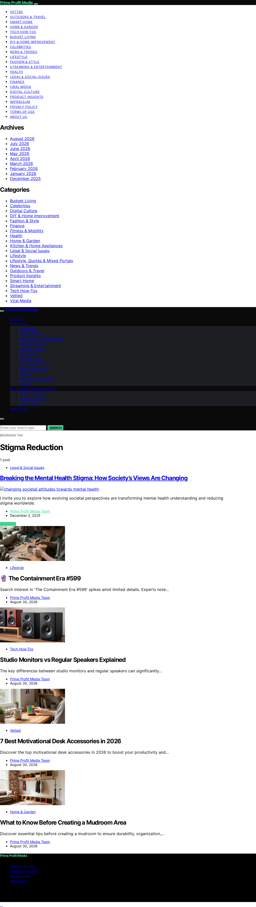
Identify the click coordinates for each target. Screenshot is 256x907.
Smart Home (21, 22)
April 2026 (20, 158)
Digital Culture (25, 92)
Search (56, 428)
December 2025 (25, 178)
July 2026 (19, 143)
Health (16, 72)
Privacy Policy (24, 107)
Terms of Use (22, 112)
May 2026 (19, 153)
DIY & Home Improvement (33, 42)
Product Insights (27, 97)
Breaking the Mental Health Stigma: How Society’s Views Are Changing (94, 478)
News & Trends (24, 52)
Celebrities (20, 47)
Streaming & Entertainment (36, 67)
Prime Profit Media (16, 2)
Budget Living (23, 37)
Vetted (16, 12)
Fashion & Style (25, 62)
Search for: (9, 422)
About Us (18, 117)
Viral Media (20, 87)
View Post (8, 524)
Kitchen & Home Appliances (36, 245)
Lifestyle (19, 57)
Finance (17, 82)
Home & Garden (24, 27)
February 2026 (24, 168)
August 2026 (22, 138)
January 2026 (23, 173)
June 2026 (20, 148)
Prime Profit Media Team (30, 511)
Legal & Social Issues (30, 77)
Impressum (20, 102)
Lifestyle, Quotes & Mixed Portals (41, 260)
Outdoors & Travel (28, 17)
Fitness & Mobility (27, 230)
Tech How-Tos (23, 32)
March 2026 (21, 163)
